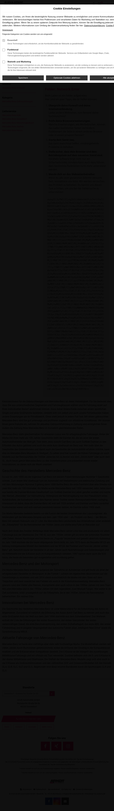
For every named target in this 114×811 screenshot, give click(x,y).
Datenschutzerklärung (94, 25)
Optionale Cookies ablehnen (67, 78)
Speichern (23, 78)
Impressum (7, 30)
